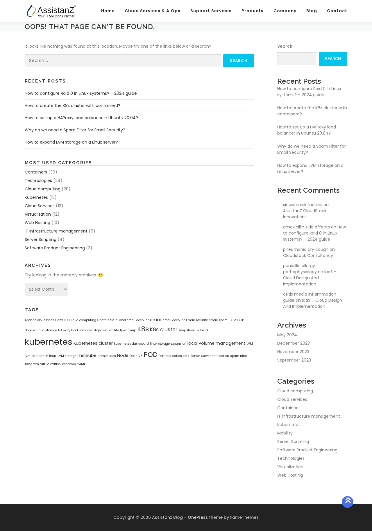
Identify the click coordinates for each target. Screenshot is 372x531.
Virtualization (38, 214)
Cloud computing (42, 189)
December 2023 (293, 343)
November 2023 (293, 352)
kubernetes (48, 342)
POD (151, 354)
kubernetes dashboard (131, 344)
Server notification (215, 356)
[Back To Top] (347, 502)
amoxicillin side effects (306, 227)
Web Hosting (37, 223)
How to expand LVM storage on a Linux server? (71, 142)
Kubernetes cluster (93, 343)
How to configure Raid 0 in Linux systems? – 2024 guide (81, 93)
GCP (240, 320)
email (156, 320)
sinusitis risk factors (302, 205)
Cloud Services (40, 206)
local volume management (216, 343)
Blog (311, 11)
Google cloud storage (41, 330)
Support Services (211, 11)
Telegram (32, 364)
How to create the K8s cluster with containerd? (72, 105)
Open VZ (136, 356)
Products (253, 11)
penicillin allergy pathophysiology (300, 269)
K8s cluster (163, 329)
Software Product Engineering (55, 248)
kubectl (202, 330)
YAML (81, 364)
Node (122, 355)
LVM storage (67, 356)
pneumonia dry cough (305, 249)
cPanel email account (132, 320)
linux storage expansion (168, 344)
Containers (36, 172)
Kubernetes (36, 197)
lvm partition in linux (40, 356)
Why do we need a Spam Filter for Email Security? (75, 130)
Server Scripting (40, 239)
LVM (249, 344)
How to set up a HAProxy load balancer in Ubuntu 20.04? (81, 118)
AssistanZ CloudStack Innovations (304, 214)
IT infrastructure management (56, 231)
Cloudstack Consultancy (308, 255)
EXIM (232, 320)
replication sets (177, 356)
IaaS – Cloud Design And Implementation (310, 278)
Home (108, 11)
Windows (69, 364)
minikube (87, 355)
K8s (143, 329)
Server (195, 356)
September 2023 (294, 360)
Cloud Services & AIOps (152, 11)
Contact (337, 11)
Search (284, 46)
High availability (106, 330)
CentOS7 (61, 320)
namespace (107, 356)
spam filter (238, 356)
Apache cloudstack (39, 320)
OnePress (198, 517)
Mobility (285, 433)
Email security (197, 320)
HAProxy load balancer (75, 330)
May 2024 (287, 335)
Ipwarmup (128, 330)
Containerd (106, 320)
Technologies (38, 180)
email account (174, 320)
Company (284, 11)
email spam (218, 320)
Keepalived (186, 330)
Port (161, 356)
